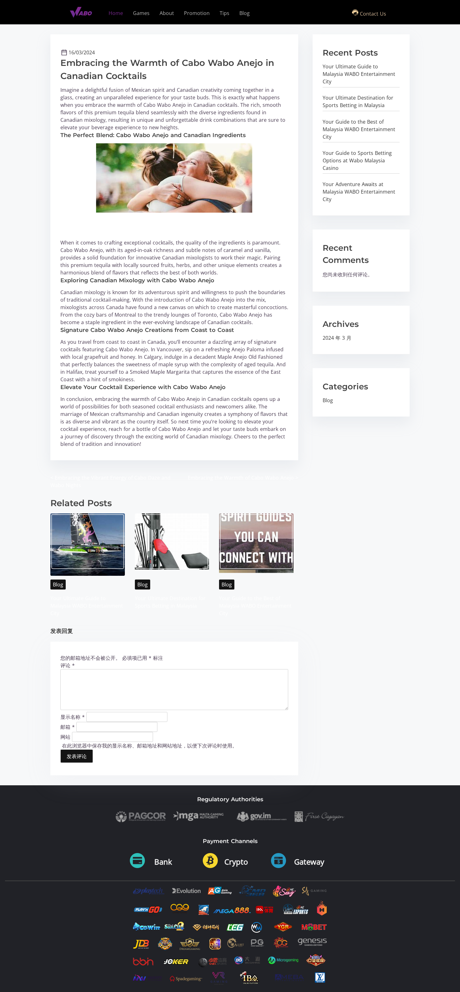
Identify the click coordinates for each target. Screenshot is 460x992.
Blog (58, 584)
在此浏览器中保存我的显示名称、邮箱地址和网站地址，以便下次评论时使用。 (149, 745)
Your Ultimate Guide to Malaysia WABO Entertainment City (86, 606)
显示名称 (72, 716)
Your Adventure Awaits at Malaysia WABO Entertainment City (359, 192)
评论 (67, 665)
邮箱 (67, 726)
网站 (65, 736)
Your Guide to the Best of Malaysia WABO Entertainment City (255, 606)
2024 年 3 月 (337, 337)
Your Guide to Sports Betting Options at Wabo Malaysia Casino (357, 160)
